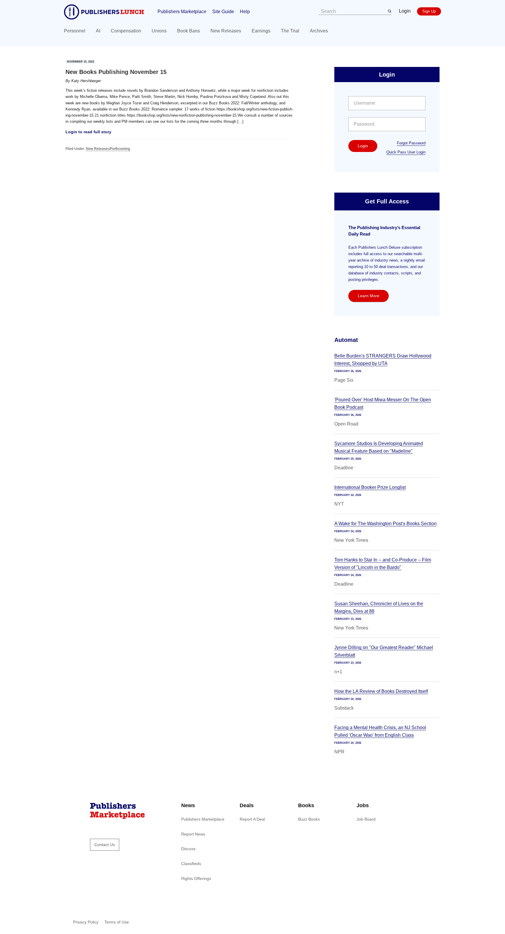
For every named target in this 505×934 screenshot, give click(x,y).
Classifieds (191, 863)
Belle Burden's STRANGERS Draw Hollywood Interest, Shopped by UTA (382, 359)
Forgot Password (411, 143)
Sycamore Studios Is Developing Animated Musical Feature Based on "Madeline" (378, 447)
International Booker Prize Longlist (370, 487)
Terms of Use (116, 922)
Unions (159, 30)
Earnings (261, 30)
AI (98, 30)
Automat (346, 340)
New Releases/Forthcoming (108, 149)
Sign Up (429, 11)
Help (245, 11)
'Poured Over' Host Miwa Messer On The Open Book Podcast (382, 403)
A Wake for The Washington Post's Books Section (385, 523)
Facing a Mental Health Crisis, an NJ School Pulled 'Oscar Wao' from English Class (380, 731)
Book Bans (188, 30)
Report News (193, 834)
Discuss (188, 848)
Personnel (74, 30)
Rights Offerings (196, 878)
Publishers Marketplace (182, 11)
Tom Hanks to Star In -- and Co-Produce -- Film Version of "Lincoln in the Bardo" (382, 563)
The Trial (290, 30)
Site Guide (223, 11)
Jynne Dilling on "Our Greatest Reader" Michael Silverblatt (383, 651)
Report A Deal (252, 819)
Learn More (368, 295)
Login (405, 10)
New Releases (225, 30)
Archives (319, 30)
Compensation (126, 30)
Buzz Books (309, 819)
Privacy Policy (85, 922)
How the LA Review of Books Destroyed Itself (381, 691)
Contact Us (104, 844)
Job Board (366, 819)
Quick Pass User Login (406, 152)
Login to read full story (88, 131)
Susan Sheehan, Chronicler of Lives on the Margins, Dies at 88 (378, 607)
